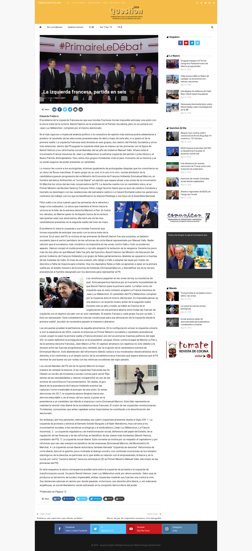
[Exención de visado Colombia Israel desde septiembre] (172, 182)
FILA (123, 3)
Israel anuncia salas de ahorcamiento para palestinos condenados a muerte (195, 322)
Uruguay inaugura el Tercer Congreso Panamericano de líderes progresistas (194, 63)
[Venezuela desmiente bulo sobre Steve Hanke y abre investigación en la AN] (172, 107)
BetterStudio (155, 545)
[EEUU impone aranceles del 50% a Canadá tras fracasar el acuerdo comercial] (172, 151)
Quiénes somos (94, 3)
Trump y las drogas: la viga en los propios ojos (187, 235)
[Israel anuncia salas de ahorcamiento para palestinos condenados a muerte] (172, 322)
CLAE (105, 3)
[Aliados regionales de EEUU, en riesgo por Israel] (172, 195)
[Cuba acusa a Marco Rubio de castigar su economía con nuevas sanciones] (172, 79)
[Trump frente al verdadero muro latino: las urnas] (172, 296)
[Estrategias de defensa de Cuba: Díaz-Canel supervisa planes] (172, 94)
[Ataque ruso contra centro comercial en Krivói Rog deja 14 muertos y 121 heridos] (172, 136)
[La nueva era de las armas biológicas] (172, 309)
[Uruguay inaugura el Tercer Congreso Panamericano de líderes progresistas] (172, 64)
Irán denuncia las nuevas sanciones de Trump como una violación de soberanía (195, 166)
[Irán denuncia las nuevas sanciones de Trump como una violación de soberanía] (172, 166)
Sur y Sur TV (115, 3)
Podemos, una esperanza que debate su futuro (60, 518)
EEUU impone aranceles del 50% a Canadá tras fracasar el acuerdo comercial (196, 151)
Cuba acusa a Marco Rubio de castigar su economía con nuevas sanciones (195, 79)
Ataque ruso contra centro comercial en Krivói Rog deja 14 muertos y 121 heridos (196, 136)
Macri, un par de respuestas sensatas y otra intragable (134, 518)
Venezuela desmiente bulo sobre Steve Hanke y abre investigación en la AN (196, 107)
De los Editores (79, 3)
